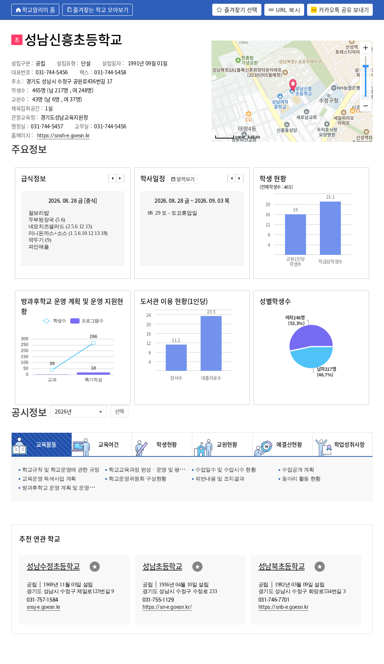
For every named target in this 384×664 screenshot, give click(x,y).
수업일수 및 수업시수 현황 (225, 470)
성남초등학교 (162, 566)
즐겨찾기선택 (94, 566)
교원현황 (227, 444)
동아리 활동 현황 (301, 479)
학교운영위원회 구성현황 (137, 479)
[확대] (366, 48)
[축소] (366, 105)
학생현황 (166, 444)
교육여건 (106, 444)
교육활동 (46, 444)
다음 (120, 178)
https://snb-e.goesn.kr (283, 606)
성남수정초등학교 (53, 566)
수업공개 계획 (298, 470)
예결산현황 (287, 444)
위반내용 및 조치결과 (219, 479)
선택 (119, 411)
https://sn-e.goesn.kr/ (167, 606)
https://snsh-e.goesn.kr (63, 135)
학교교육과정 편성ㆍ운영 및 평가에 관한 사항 (161, 470)
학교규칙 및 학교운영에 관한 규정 (60, 470)
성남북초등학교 (281, 566)
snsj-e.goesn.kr (43, 606)
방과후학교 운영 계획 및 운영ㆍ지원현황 (68, 488)
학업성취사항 (347, 444)
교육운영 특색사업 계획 (49, 479)
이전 (112, 178)
